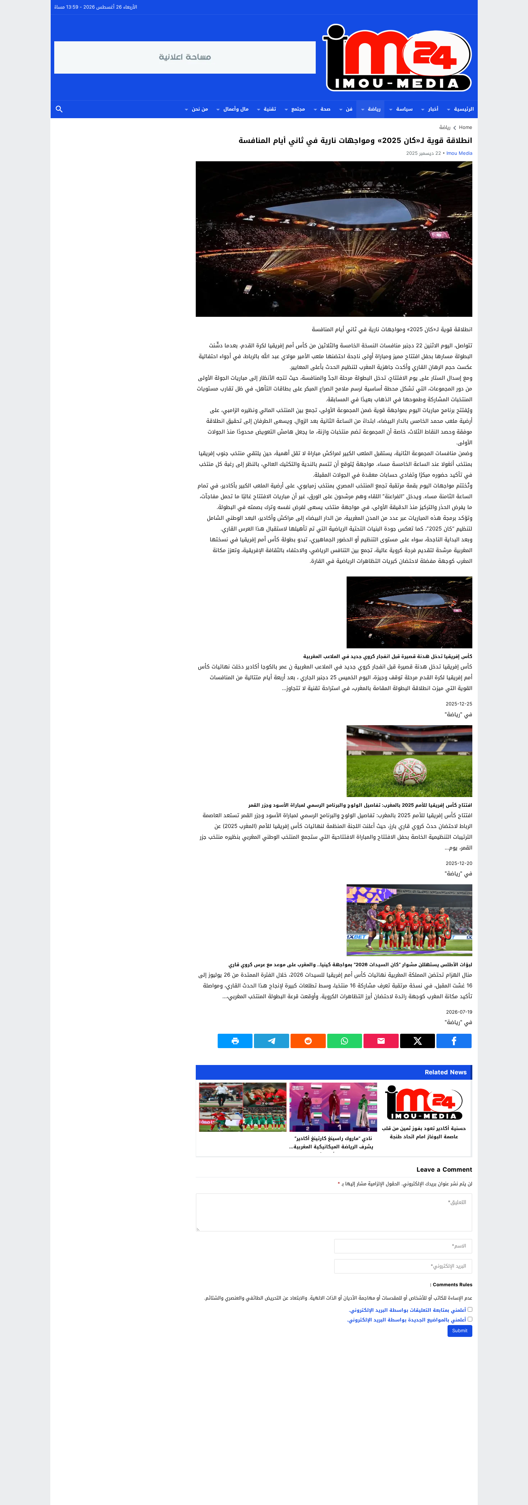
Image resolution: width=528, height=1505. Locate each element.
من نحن (200, 109)
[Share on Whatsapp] (345, 1041)
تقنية (270, 109)
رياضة (374, 109)
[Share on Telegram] (271, 1041)
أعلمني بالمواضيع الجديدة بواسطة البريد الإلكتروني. (406, 1320)
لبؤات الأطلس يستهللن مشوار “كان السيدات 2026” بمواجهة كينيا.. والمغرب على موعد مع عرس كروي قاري (350, 964)
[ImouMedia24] (395, 57)
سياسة (404, 109)
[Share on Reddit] (308, 1041)
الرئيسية (464, 109)
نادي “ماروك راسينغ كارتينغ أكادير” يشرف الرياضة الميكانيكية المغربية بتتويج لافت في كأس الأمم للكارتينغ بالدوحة (333, 1151)
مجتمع (298, 109)
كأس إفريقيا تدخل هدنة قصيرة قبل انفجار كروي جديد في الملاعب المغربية (387, 656)
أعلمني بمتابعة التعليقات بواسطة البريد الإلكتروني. (407, 1310)
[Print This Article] (235, 1041)
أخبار (433, 109)
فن (349, 109)
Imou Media (459, 153)
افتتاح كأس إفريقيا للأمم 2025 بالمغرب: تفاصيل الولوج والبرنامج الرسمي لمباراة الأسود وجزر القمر (360, 805)
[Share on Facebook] (454, 1041)
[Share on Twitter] (418, 1041)
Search (59, 109)
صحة (325, 109)
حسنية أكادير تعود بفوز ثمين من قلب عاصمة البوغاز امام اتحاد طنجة (424, 1132)
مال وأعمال (236, 109)
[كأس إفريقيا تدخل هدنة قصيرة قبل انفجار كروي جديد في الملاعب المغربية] (409, 646)
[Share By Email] (381, 1041)
